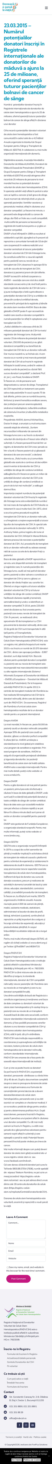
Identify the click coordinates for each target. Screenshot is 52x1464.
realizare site (26, 1444)
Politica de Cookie (32, 1460)
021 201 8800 (16, 1406)
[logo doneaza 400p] (10, 3)
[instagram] (26, 1425)
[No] (49, 1456)
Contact (9, 1392)
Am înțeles (17, 1460)
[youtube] (32, 1425)
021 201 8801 (30, 1406)
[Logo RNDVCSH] (22, 1305)
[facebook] (19, 1425)
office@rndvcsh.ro (18, 1418)
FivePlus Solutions (39, 1444)
